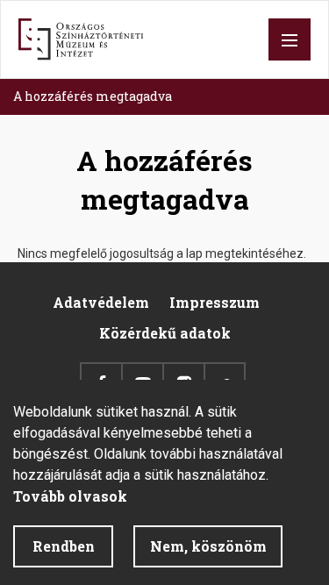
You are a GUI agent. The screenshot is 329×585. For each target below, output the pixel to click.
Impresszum (214, 302)
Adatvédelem (101, 302)
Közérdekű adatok (165, 333)
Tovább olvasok (70, 496)
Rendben (63, 546)
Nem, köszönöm (208, 546)
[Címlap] (80, 39)
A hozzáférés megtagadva (92, 96)
